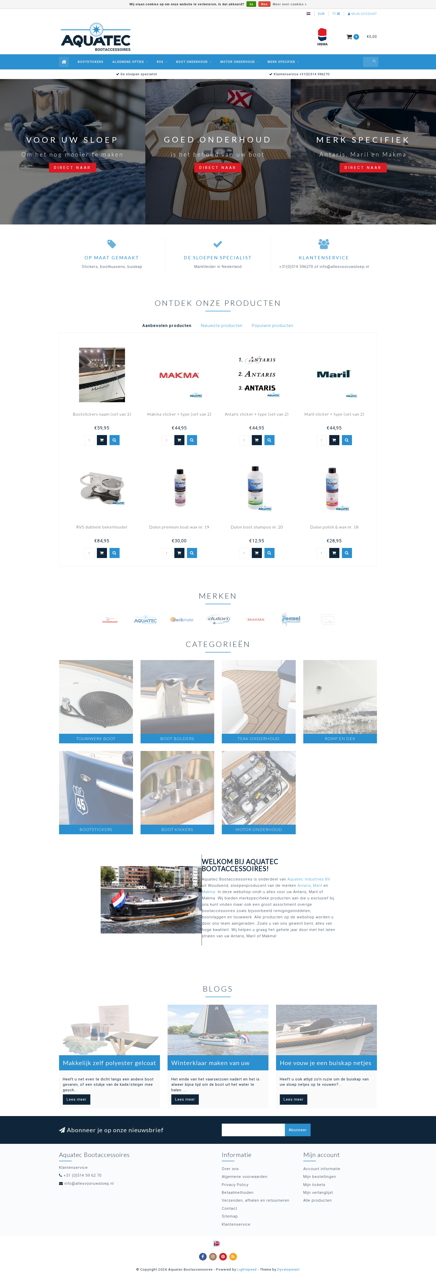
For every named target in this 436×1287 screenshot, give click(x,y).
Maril (317, 885)
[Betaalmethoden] (216, 1243)
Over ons (230, 1169)
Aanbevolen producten (167, 325)
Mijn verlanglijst (318, 1192)
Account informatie (321, 1169)
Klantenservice (236, 1224)
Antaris (304, 885)
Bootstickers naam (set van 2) (102, 414)
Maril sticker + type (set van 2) (334, 414)
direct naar (72, 167)
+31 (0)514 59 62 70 (82, 1175)
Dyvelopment (288, 1269)
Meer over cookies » (290, 4)
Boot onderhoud (192, 62)
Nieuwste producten (221, 325)
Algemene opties (128, 62)
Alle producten (317, 1200)
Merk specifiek (281, 62)
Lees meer (77, 1099)
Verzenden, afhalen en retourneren (255, 1200)
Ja (251, 4)
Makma (208, 892)
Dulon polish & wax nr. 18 (334, 526)
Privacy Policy (235, 1184)
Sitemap (230, 1216)
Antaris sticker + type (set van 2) (257, 414)
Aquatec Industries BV (308, 879)
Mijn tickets (314, 1184)
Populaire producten (272, 325)
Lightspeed (247, 1269)
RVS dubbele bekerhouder (102, 526)
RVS (160, 62)
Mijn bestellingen (319, 1176)
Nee (264, 4)
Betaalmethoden (238, 1192)
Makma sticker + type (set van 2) (179, 414)
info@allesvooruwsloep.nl (89, 1183)
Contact (229, 1208)
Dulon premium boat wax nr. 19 (179, 526)
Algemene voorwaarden (244, 1176)
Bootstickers (90, 62)
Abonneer (298, 1130)
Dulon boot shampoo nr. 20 (257, 526)
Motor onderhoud (237, 62)
